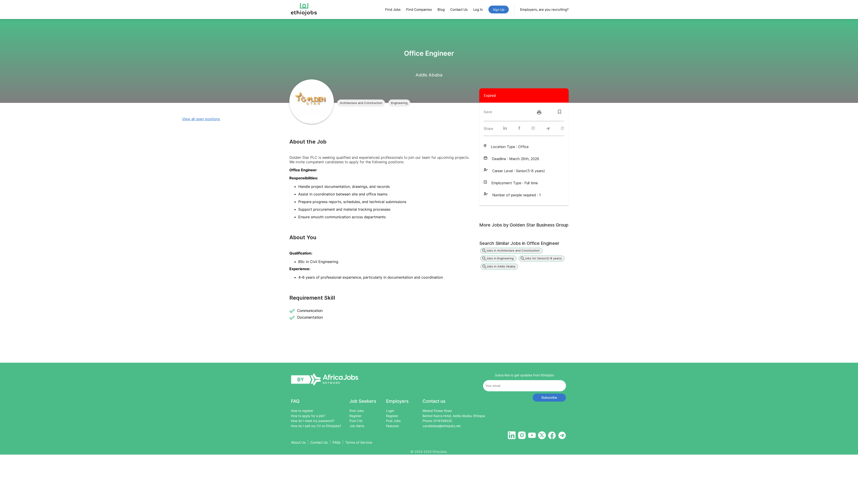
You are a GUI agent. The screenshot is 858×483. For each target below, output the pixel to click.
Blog (441, 9)
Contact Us (459, 9)
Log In (478, 9)
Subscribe (549, 397)
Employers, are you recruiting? (544, 9)
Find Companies (419, 9)
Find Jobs (393, 9)
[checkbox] (559, 112)
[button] (361, 103)
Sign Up (499, 9)
